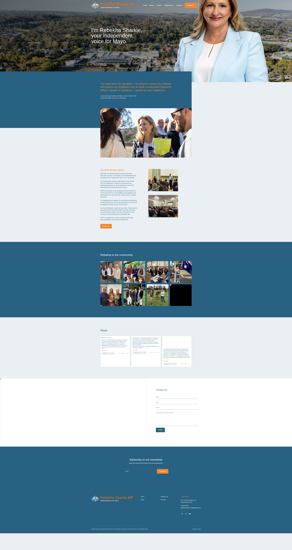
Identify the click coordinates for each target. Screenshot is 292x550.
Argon (199, 529)
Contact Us (106, 226)
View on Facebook (121, 353)
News (142, 499)
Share (127, 353)
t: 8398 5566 (184, 505)
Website (194, 529)
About (142, 496)
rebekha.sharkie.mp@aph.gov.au (191, 508)
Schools (163, 499)
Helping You (164, 496)
